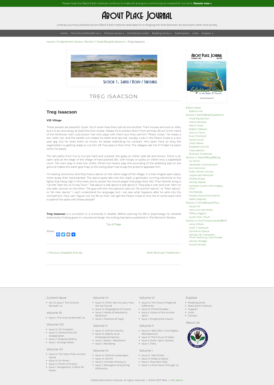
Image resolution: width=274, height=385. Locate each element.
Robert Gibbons (198, 129)
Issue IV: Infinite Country (109, 330)
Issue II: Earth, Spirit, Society (158, 340)
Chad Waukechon (199, 118)
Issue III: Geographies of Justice (113, 309)
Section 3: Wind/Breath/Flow (202, 202)
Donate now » (202, 3)
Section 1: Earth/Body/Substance (105, 41)
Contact (192, 315)
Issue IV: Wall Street (153, 355)
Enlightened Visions (69, 41)
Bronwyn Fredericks (200, 153)
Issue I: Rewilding (105, 343)
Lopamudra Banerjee (201, 175)
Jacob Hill (194, 206)
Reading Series (161, 33)
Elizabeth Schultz (199, 146)
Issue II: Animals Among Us (110, 361)
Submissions (182, 33)
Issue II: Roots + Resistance (110, 340)
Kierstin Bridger (198, 241)
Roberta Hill (196, 111)
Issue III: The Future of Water (158, 337)
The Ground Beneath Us (85, 33)
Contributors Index (138, 33)
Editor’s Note (193, 107)
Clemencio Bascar (199, 231)
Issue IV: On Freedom (61, 329)
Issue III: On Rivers (59, 360)
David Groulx (196, 139)
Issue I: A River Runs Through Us (160, 365)
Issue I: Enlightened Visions (157, 318)
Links (195, 33)
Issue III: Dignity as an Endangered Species (107, 335)
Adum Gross (196, 125)
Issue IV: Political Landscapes (111, 355)
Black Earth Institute (200, 305)
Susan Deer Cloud (199, 216)
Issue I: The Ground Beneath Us (67, 317)
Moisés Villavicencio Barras (204, 195)
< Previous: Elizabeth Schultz (64, 252)
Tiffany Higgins (197, 213)
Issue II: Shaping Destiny (63, 339)
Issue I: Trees (149, 343)
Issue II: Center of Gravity (63, 363)
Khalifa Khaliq (197, 178)
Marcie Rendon (198, 121)
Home (64, 33)
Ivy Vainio (194, 160)
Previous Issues (113, 33)
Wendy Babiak (197, 182)
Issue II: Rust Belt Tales (154, 361)
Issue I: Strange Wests (61, 342)
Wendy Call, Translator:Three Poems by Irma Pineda (205, 236)
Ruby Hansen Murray (201, 171)
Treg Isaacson (197, 150)
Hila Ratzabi (195, 191)
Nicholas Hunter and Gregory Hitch (206, 187)
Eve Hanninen (197, 168)
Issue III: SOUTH (104, 358)
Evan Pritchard (197, 136)
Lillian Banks (196, 143)
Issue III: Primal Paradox (155, 309)
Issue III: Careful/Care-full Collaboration (63, 334)
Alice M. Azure (197, 132)
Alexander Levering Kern (203, 164)
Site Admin (176, 380)
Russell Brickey (197, 244)
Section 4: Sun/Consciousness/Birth (206, 220)
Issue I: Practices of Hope (109, 318)
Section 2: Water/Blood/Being (203, 157)
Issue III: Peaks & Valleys (155, 358)
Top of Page (113, 224)
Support (207, 33)
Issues (51, 41)
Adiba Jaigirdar (197, 199)
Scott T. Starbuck (198, 227)
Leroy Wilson (196, 224)
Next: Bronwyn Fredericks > (164, 252)
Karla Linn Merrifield (200, 209)
